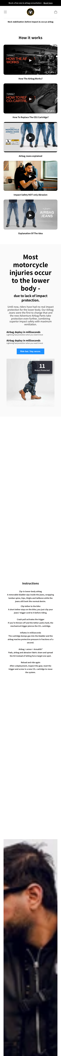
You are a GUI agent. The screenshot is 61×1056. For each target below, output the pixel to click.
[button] (5, 12)
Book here (48, 3)
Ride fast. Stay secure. (30, 351)
